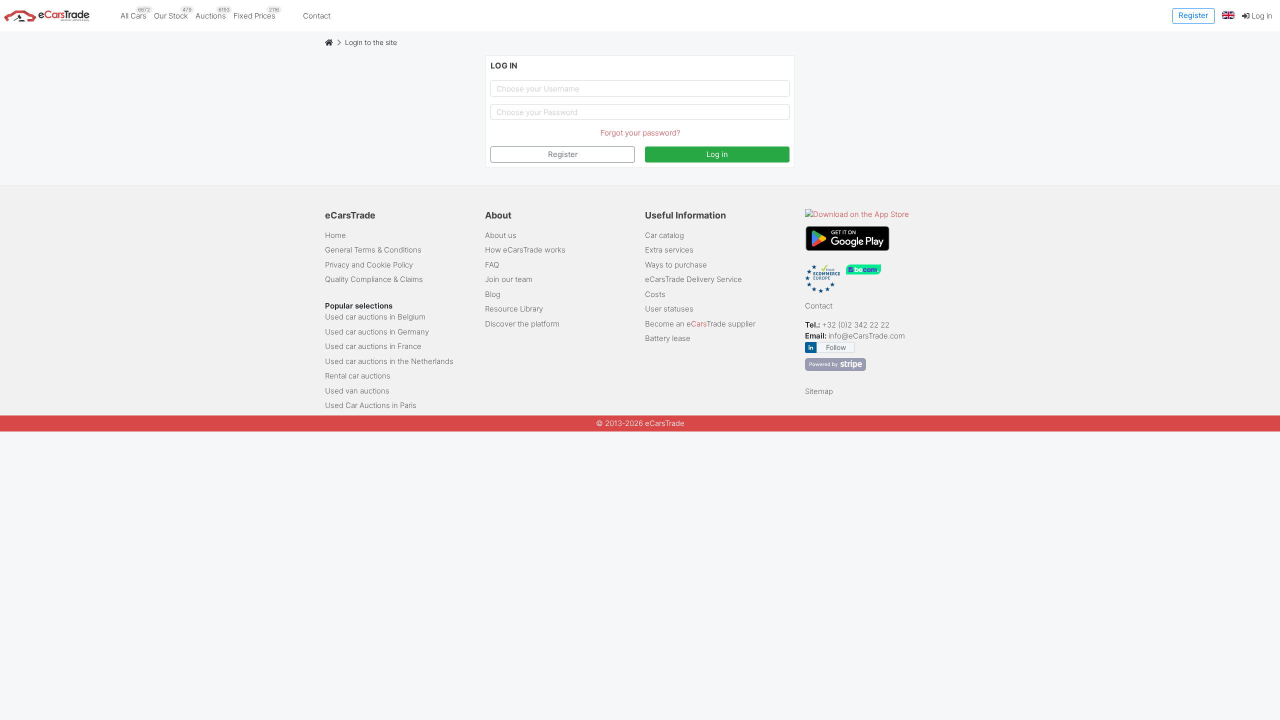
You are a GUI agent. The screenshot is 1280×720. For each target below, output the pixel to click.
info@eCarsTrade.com (866, 335)
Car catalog (664, 235)
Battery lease (667, 338)
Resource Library (514, 309)
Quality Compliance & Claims (374, 279)
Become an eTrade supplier (700, 323)
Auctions (213, 13)
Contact (316, 15)
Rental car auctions (357, 375)
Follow (836, 347)
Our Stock (173, 13)
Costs (655, 294)
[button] (1228, 16)
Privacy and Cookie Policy (369, 265)
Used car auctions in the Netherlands (389, 361)
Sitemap (819, 391)
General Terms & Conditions (373, 249)
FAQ (492, 265)
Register (1193, 15)
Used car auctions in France (373, 346)
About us (500, 235)
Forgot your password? (640, 133)
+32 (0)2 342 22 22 (857, 325)
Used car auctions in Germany (377, 331)
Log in (1261, 15)
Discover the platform (522, 323)
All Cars (135, 13)
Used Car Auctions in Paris (370, 405)
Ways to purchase (676, 265)
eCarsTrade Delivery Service (693, 279)
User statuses (669, 309)
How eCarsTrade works (525, 249)
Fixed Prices (256, 13)
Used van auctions (357, 391)
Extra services (669, 249)
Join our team (508, 279)
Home (335, 235)
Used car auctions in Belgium (375, 317)
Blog (492, 294)
